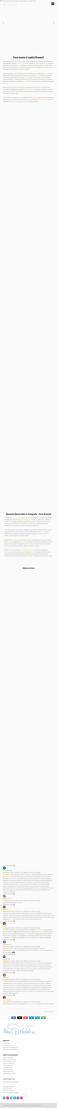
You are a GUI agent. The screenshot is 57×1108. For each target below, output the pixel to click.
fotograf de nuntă (27, 550)
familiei (38, 75)
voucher (46, 99)
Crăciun (27, 77)
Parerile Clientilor (7, 1045)
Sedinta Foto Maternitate (9, 1060)
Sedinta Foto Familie (8, 1058)
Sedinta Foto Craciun (8, 1071)
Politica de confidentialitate (10, 1049)
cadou (36, 97)
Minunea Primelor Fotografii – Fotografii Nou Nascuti (13, 839)
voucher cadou (31, 1004)
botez (46, 63)
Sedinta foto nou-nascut (8, 722)
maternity (38, 930)
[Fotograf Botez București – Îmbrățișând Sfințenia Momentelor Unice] (15, 637)
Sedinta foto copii (34, 579)
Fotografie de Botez (8, 1067)
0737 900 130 (10, 1090)
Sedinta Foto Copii (7, 1065)
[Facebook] (13, 1017)
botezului (23, 706)
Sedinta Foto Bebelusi (8, 1063)
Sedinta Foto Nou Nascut (9, 1061)
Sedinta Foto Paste (8, 1069)
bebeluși (20, 63)
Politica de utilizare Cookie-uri (10, 1047)
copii (19, 517)
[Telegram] (37, 1017)
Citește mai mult (9, 716)
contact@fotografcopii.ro (12, 1092)
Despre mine (6, 1043)
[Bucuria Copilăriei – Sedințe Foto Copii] (42, 637)
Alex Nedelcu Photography (11, 1082)
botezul (11, 919)
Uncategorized (6, 579)
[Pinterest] (25, 1017)
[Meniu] (52, 3)
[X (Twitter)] (19, 1017)
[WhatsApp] (43, 1017)
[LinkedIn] (31, 1017)
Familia (19, 65)
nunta (25, 81)
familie (46, 73)
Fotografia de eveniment (15, 579)
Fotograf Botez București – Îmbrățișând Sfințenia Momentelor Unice (14, 697)
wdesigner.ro (39, 1105)
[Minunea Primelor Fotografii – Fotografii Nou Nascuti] (15, 780)
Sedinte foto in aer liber (9, 1073)
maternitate (7, 876)
